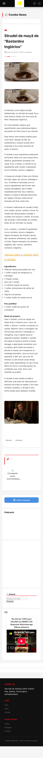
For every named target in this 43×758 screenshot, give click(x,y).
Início (6, 705)
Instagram (8, 727)
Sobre (7, 709)
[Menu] (4, 3)
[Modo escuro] (39, 3)
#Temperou (19, 440)
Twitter (7, 724)
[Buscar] (34, 3)
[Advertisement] (21, 564)
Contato (7, 712)
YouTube (7, 731)
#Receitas (9, 440)
